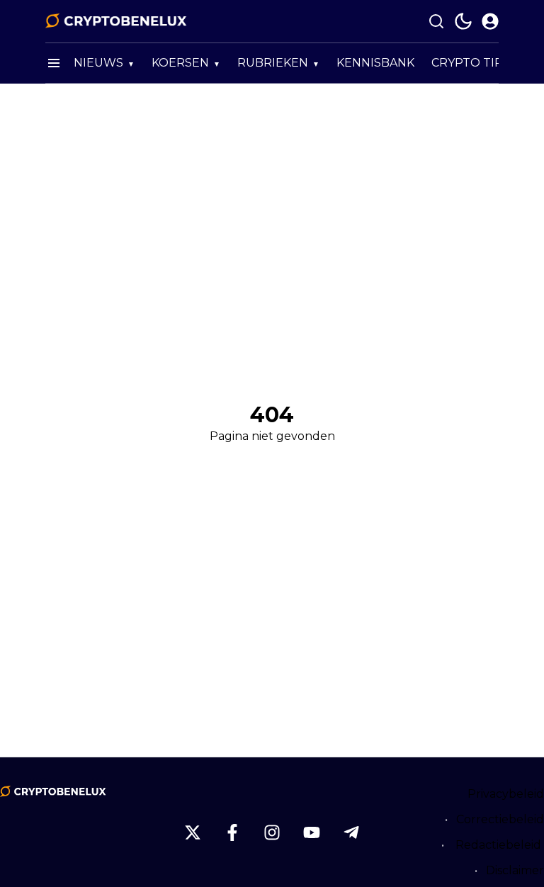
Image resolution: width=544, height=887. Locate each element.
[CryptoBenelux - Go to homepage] (53, 791)
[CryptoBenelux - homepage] (116, 21)
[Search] (436, 21)
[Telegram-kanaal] (351, 832)
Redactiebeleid (498, 845)
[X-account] (192, 832)
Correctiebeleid (500, 819)
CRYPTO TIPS (470, 62)
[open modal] (490, 21)
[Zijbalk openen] (53, 63)
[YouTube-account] (311, 832)
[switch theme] (463, 21)
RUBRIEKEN (272, 62)
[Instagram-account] (272, 832)
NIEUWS (98, 62)
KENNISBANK (375, 62)
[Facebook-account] (232, 832)
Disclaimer (515, 870)
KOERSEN (180, 62)
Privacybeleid (506, 794)
